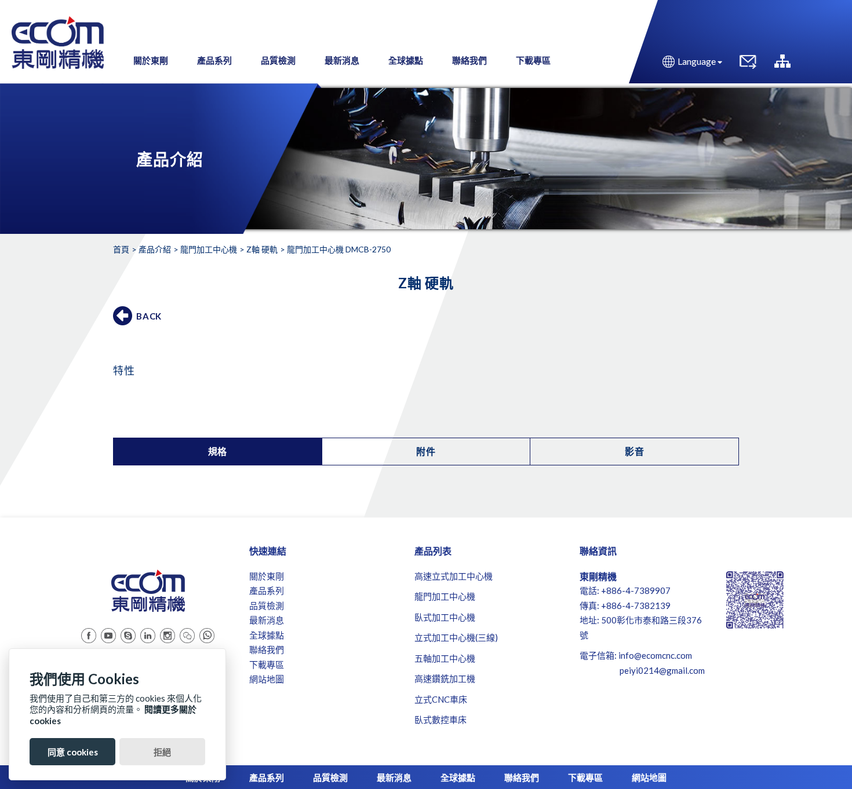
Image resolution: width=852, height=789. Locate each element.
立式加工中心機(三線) (456, 637)
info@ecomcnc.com (655, 655)
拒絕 (162, 752)
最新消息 (342, 60)
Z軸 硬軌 (262, 249)
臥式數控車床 (440, 719)
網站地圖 (266, 679)
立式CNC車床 (440, 699)
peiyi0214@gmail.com (662, 670)
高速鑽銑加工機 (444, 678)
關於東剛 (150, 60)
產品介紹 (155, 249)
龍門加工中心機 (208, 249)
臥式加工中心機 (444, 617)
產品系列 (214, 60)
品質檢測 (278, 60)
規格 (218, 451)
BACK (149, 316)
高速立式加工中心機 (453, 576)
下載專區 (533, 60)
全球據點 (405, 60)
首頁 (121, 249)
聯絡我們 (469, 60)
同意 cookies (73, 752)
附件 (426, 451)
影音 (635, 451)
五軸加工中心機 (444, 658)
